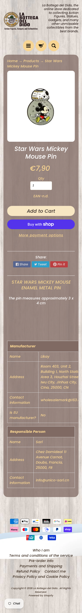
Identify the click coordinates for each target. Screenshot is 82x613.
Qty (41, 178)
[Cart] (41, 45)
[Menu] (28, 45)
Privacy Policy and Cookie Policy (41, 576)
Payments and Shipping (41, 566)
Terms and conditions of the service (41, 555)
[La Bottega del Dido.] (22, 20)
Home (12, 60)
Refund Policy (28, 571)
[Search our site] (53, 45)
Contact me (55, 571)
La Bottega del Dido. (45, 588)
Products (31, 60)
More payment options (41, 235)
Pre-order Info (41, 560)
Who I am (41, 550)
